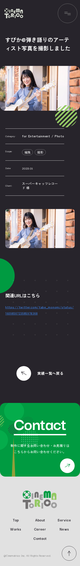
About (40, 520)
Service (64, 520)
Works (15, 529)
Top (16, 520)
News (64, 529)
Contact (40, 538)
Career (40, 529)
